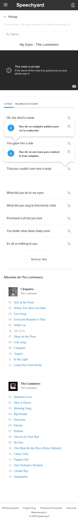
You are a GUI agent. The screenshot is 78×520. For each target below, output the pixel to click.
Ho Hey (18, 442)
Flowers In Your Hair (26, 436)
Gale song (20, 342)
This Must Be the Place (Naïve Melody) (38, 448)
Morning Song (22, 408)
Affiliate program (10, 508)
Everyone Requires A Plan (29, 319)
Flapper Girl (21, 459)
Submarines (21, 476)
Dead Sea (19, 419)
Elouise (18, 425)
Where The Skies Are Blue (30, 308)
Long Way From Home (28, 365)
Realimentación (39, 512)
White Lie (20, 325)
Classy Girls (21, 453)
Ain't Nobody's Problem (28, 465)
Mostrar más (39, 259)
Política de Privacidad (51, 508)
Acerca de (71, 508)
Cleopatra (19, 348)
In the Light (21, 359)
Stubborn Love (23, 396)
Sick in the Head (24, 302)
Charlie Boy (21, 471)
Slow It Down (22, 402)
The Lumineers (29, 293)
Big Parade (20, 414)
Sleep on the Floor (25, 336)
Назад (12, 16)
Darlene (18, 431)
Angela (18, 353)
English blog (29, 508)
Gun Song (20, 313)
